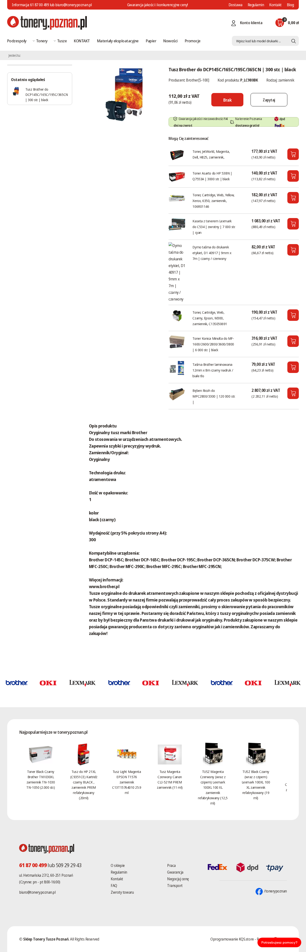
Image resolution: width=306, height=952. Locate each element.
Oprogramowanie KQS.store (232, 939)
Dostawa (235, 4)
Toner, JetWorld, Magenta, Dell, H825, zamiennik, (211, 154)
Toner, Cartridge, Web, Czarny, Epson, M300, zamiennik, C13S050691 (209, 318)
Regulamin (256, 4)
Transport (175, 885)
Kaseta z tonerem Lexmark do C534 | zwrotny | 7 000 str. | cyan (213, 227)
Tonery (42, 41)
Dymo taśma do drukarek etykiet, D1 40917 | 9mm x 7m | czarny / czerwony (211, 253)
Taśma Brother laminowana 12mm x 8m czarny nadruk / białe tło (212, 370)
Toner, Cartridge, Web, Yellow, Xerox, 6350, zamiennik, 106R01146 (213, 200)
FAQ (114, 885)
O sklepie (118, 865)
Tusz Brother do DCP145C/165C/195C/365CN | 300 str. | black (46, 94)
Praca (171, 865)
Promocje (193, 41)
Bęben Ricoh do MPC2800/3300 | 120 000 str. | (213, 396)
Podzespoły (17, 41)
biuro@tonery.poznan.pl (37, 892)
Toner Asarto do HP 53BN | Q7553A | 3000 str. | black (212, 176)
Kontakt (275, 4)
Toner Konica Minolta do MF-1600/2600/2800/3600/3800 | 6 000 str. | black (213, 344)
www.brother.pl (104, 586)
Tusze (62, 41)
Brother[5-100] (197, 80)
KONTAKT (82, 41)
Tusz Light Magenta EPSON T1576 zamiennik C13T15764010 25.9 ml (126, 782)
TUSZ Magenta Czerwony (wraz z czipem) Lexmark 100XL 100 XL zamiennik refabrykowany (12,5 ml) (212, 787)
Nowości (170, 41)
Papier (151, 41)
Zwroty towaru (122, 892)
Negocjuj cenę (178, 878)
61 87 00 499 (39, 4)
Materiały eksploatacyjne (118, 41)
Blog (290, 4)
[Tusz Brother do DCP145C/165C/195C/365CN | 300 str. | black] (124, 94)
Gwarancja (175, 872)
